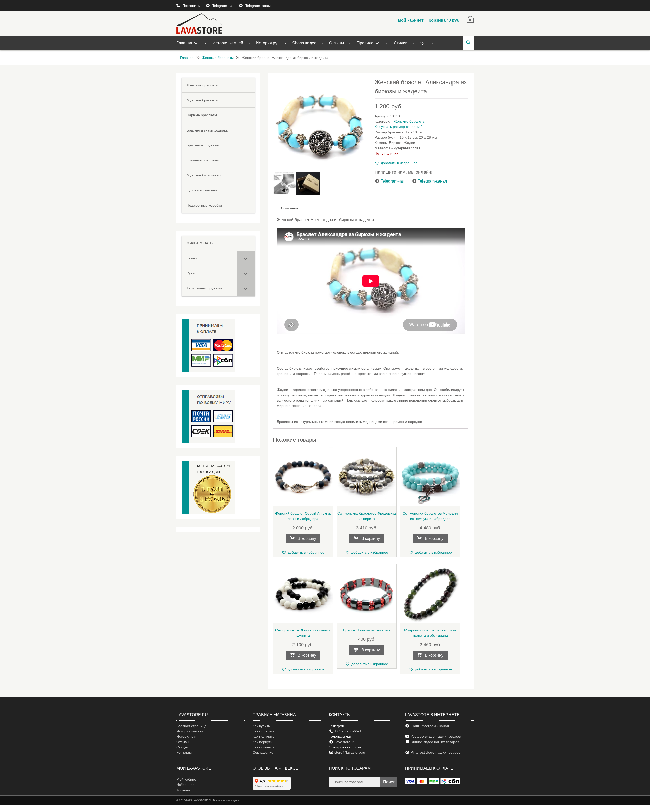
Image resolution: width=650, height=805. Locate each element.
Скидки (400, 43)
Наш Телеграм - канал (429, 726)
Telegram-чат (223, 6)
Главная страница (191, 726)
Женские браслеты (218, 58)
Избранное (185, 785)
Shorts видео (304, 43)
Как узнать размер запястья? (399, 127)
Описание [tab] (289, 208)
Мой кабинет (411, 20)
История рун (268, 43)
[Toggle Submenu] (246, 258)
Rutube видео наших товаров (435, 742)
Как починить (263, 747)
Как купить (261, 726)
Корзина (183, 790)
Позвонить (191, 6)
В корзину (307, 538)
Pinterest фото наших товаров (435, 752)
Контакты (184, 752)
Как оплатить (263, 731)
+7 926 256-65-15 (348, 731)
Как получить (263, 736)
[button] (396, 163)
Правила (365, 43)
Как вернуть (262, 742)
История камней (228, 43)
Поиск (389, 782)
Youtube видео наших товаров (435, 736)
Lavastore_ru (344, 742)
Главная (184, 43)
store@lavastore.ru (349, 752)
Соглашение (263, 752)
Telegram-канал (258, 6)
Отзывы (336, 43)
